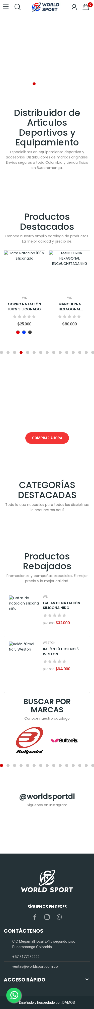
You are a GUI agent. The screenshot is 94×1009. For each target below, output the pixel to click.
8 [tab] (47, 352)
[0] (85, 7)
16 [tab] (79, 765)
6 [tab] (34, 352)
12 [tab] (73, 352)
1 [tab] (34, 83)
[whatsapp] (59, 917)
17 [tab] (86, 765)
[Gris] (30, 332)
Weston (49, 642)
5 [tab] (60, 83)
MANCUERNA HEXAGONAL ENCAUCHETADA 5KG (69, 307)
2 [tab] (40, 83)
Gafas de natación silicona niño (61, 606)
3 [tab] (47, 83)
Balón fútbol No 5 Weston (61, 652)
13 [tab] (79, 352)
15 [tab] (73, 765)
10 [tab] (60, 352)
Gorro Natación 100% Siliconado (24, 307)
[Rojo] (18, 332)
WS (24, 297)
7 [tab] (40, 352)
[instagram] (47, 917)
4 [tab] (53, 83)
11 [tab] (66, 352)
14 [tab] (86, 352)
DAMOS (68, 1002)
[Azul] (24, 332)
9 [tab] (53, 352)
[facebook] (35, 917)
